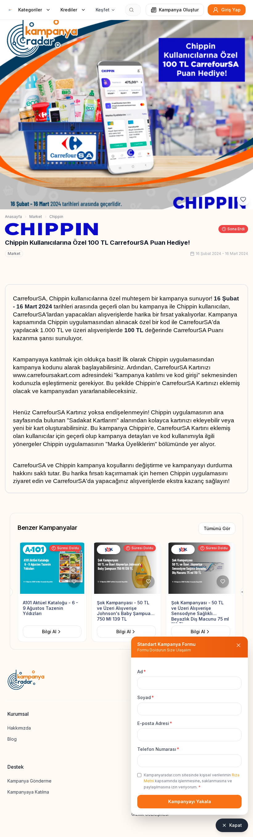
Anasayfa (13, 216)
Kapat (235, 825)
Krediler (68, 9)
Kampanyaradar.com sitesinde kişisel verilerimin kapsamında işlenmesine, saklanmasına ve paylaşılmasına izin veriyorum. (191, 781)
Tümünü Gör (217, 528)
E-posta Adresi (154, 723)
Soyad (145, 697)
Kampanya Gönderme (29, 780)
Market (35, 216)
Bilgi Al (49, 631)
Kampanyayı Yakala (189, 801)
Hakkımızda (19, 727)
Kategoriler (30, 9)
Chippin (56, 216)
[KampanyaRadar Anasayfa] (10, 10)
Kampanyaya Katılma (28, 792)
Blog (12, 739)
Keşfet (103, 9)
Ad (141, 671)
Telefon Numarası (158, 749)
